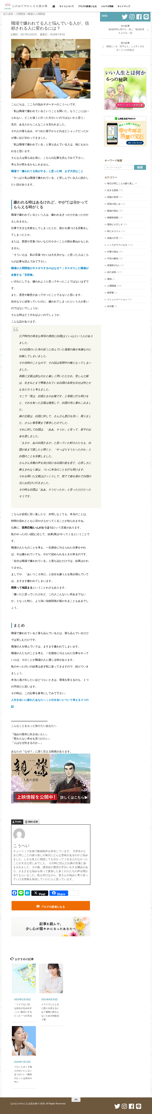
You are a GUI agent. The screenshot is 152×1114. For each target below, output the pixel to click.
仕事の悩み (112, 251)
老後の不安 (112, 238)
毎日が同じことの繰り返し (120, 183)
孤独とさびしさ (115, 224)
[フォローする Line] (146, 17)
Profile (18, 822)
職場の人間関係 (36, 14)
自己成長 (8, 14)
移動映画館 (112, 217)
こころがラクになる (117, 245)
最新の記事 (33, 822)
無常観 (110, 292)
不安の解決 (112, 258)
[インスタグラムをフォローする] (132, 17)
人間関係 (20, 14)
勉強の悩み (112, 210)
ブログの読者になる (53, 906)
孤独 (109, 279)
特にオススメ (114, 231)
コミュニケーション (117, 299)
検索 (140, 167)
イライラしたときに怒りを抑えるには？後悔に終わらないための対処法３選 (50, 1012)
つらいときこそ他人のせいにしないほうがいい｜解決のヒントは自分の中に (23, 1074)
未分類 (110, 306)
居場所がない (114, 265)
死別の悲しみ (114, 204)
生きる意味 (112, 190)
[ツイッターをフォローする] (125, 17)
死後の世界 (112, 197)
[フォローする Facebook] (139, 17)
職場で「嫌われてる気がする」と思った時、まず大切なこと (47, 171)
